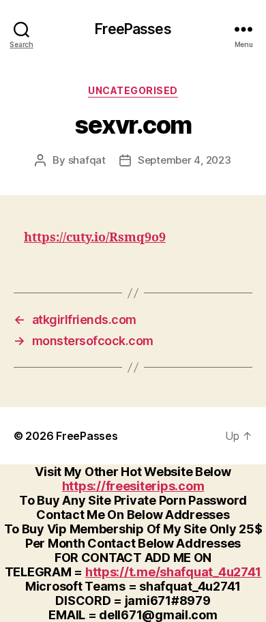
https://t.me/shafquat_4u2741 (173, 572)
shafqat (87, 159)
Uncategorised (133, 90)
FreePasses (133, 29)
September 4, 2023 (184, 159)
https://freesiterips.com (133, 486)
